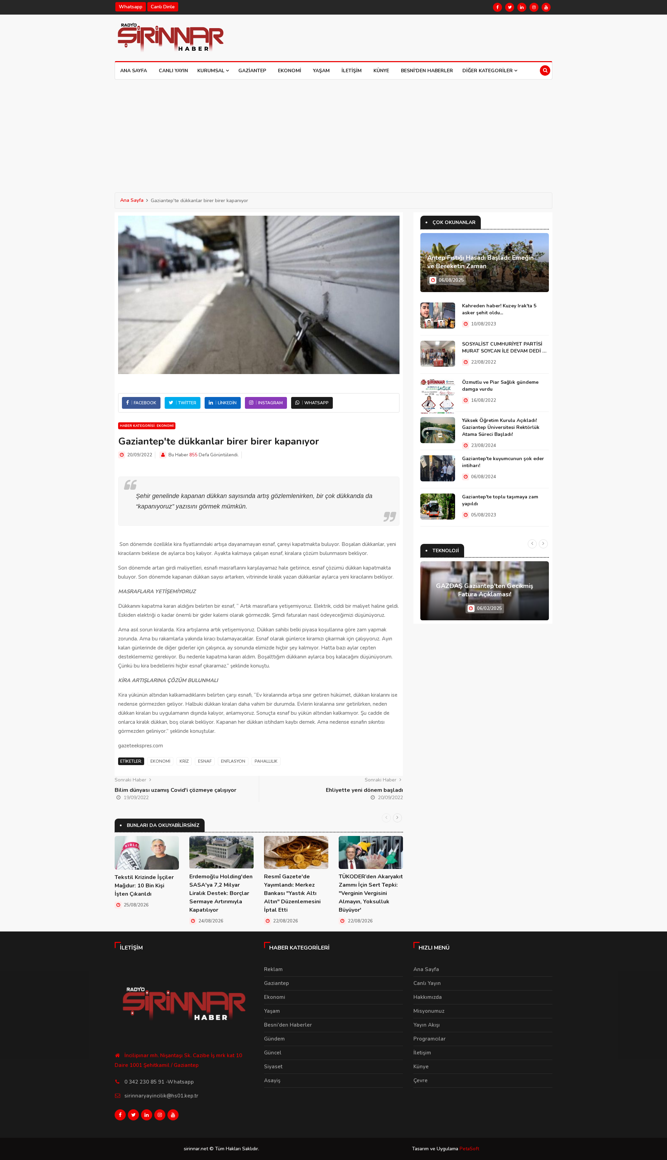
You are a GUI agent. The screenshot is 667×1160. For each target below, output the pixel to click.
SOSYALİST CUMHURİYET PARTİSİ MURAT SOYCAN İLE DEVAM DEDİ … (504, 347)
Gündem (274, 1038)
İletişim (351, 70)
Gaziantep (252, 70)
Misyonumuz (428, 1011)
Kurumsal (211, 70)
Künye (381, 70)
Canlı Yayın (173, 70)
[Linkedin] (521, 7)
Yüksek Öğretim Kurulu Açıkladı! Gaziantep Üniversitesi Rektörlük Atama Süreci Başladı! (501, 427)
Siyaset (273, 1066)
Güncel (272, 1052)
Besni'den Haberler (427, 70)
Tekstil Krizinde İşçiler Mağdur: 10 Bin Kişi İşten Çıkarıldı (144, 885)
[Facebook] (497, 7)
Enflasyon (233, 761)
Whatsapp (130, 6)
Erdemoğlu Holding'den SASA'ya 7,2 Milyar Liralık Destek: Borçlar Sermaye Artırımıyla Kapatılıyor (221, 893)
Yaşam (321, 70)
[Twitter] (509, 7)
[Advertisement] (333, 131)
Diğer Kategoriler (488, 70)
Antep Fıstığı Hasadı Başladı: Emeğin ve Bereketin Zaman (480, 262)
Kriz (184, 761)
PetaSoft (469, 1148)
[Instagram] (533, 7)
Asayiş (272, 1080)
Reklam (273, 969)
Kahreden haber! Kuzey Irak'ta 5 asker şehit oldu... (499, 309)
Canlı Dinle (163, 6)
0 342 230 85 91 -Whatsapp (159, 1081)
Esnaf (205, 761)
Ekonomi (289, 70)
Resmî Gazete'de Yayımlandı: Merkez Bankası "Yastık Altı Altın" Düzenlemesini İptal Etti (292, 893)
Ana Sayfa (133, 70)
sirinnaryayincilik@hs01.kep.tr (161, 1095)
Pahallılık (266, 761)
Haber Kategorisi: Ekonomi (147, 425)
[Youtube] (546, 7)
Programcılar (429, 1038)
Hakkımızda (427, 997)
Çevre (420, 1080)
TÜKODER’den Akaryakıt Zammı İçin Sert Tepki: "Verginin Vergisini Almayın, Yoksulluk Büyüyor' (371, 893)
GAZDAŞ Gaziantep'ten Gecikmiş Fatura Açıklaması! (484, 590)
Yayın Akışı (426, 1024)
